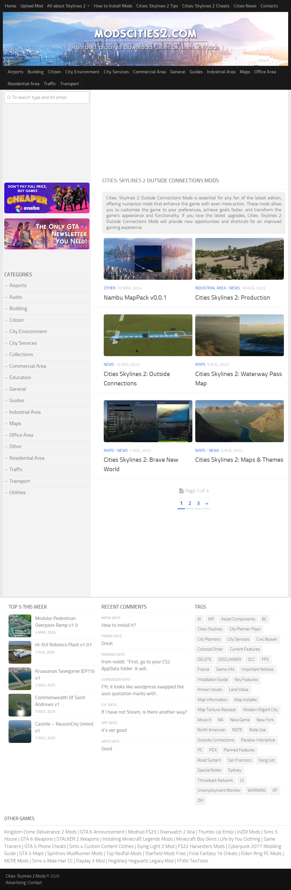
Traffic (50, 83)
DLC (251, 659)
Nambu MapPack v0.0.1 (135, 297)
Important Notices (258, 669)
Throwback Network (215, 780)
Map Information (212, 699)
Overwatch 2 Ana (177, 832)
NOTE (237, 729)
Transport (69, 83)
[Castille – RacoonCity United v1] (20, 731)
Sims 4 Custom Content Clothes (101, 846)
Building (35, 71)
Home (10, 6)
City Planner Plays (245, 629)
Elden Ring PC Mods (261, 853)
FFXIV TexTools (192, 861)
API (211, 619)
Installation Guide (213, 679)
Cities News (245, 6)
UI (242, 780)
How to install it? (118, 625)
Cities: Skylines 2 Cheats (205, 6)
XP (275, 790)
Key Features (246, 679)
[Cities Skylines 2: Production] (239, 259)
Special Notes (209, 770)
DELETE (204, 659)
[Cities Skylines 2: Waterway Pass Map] (239, 335)
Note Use (257, 729)
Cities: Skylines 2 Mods (26, 876)
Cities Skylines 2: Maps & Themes (239, 459)
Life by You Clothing (240, 839)
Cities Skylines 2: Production (232, 297)
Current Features (245, 649)
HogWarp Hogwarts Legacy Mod (141, 861)
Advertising (16, 882)
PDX (213, 750)
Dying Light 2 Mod (155, 846)
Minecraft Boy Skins (196, 839)
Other (110, 288)
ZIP (200, 800)
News (234, 288)
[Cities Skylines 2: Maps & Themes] (239, 421)
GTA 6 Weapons (37, 839)
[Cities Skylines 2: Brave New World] (148, 421)
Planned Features (239, 750)
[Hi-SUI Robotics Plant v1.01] (20, 652)
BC (264, 619)
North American (211, 729)
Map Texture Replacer (217, 709)
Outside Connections (216, 740)
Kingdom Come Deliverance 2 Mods (40, 832)
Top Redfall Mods (124, 853)
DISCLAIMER (229, 659)
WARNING (257, 790)
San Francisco (240, 760)
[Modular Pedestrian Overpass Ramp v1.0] (20, 626)
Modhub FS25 (142, 832)
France (203, 669)
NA (220, 719)
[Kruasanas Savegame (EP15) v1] (20, 678)
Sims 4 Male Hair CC (52, 861)
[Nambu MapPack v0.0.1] (148, 259)
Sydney (234, 770)
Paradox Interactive (258, 740)
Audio (15, 297)
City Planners (209, 639)
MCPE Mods (16, 861)
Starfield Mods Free (165, 853)
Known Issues (210, 689)
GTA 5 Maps (31, 853)
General (177, 71)
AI (199, 619)
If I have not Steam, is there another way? (144, 712)
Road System (209, 760)
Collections (21, 354)
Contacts (269, 6)
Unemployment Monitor (219, 790)
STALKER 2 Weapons (78, 839)
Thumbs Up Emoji (216, 832)
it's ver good (114, 730)
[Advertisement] (193, 132)
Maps (245, 71)
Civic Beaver (266, 639)
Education (20, 377)
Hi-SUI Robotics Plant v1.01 (63, 644)
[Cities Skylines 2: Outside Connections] (148, 335)
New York (265, 719)
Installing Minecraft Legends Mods (138, 839)
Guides (196, 71)
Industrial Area (221, 71)
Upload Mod (31, 6)
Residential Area (24, 83)
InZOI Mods (248, 832)
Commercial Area (149, 71)
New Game (240, 719)
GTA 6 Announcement (102, 832)
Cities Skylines (210, 629)
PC (200, 750)
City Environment (82, 71)
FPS (265, 659)
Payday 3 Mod (90, 861)
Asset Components (238, 619)
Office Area (265, 71)
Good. (107, 748)
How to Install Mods (113, 6)
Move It (204, 719)
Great (107, 643)
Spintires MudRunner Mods (75, 853)
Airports (15, 71)
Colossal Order (210, 649)
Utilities (17, 492)
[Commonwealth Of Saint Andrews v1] (20, 705)
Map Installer (245, 699)
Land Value (238, 689)
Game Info (225, 669)
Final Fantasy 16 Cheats (213, 853)
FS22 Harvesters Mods (201, 846)
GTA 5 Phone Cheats (45, 846)
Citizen (54, 71)
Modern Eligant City (260, 709)
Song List (267, 760)
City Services (116, 71)
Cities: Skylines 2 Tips (157, 6)
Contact (35, 882)
